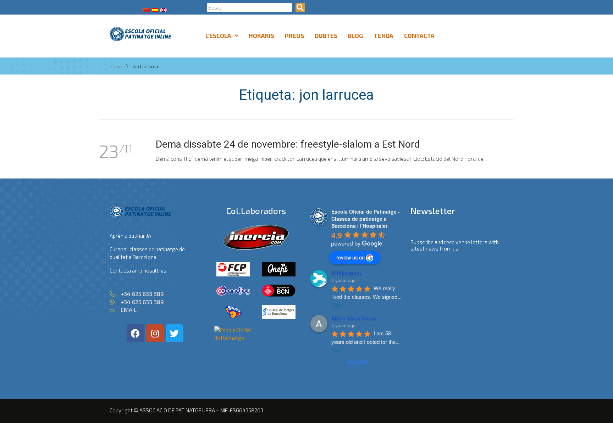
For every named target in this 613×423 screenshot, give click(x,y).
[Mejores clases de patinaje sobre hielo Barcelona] (233, 338)
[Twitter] (174, 333)
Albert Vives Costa (353, 318)
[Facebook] (135, 333)
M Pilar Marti (346, 273)
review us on (350, 257)
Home (116, 66)
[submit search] (300, 7)
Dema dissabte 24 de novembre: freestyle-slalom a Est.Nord (288, 144)
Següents (357, 361)
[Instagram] (155, 333)
